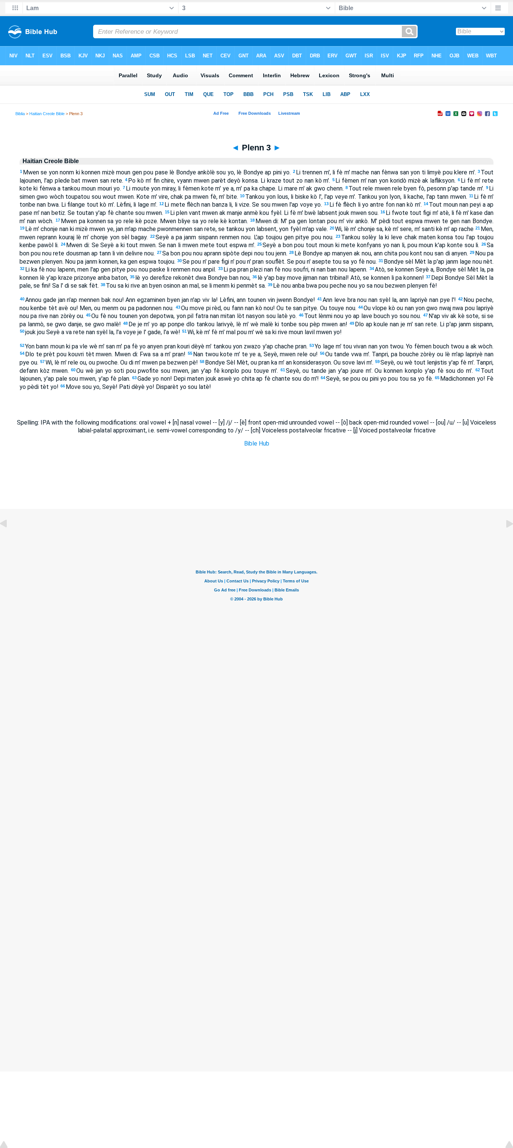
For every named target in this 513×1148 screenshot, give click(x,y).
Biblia (20, 113)
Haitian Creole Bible (47, 113)
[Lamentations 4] (503, 540)
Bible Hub (256, 443)
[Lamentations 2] (9, 540)
